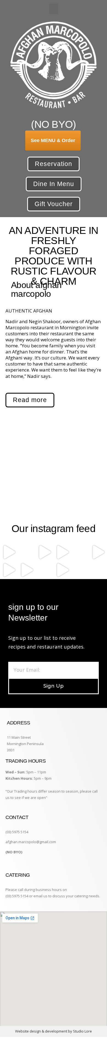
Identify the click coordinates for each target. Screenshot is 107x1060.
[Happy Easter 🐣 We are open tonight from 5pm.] (80, 570)
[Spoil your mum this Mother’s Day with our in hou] (98, 552)
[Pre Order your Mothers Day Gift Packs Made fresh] (80, 552)
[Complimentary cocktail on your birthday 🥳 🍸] (27, 570)
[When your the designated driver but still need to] (27, 552)
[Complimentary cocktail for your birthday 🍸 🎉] (45, 570)
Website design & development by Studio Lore (53, 1031)
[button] (53, 9)
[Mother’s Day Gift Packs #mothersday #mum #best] (62, 552)
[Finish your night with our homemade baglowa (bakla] (9, 552)
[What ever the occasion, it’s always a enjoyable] (62, 570)
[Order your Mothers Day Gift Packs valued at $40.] (45, 552)
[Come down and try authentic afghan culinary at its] (9, 570)
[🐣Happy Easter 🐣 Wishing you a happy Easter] (98, 570)
